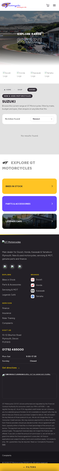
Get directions (11, 368)
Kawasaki (40, 291)
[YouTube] (20, 266)
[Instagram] (12, 266)
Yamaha (39, 296)
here (3, 444)
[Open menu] (54, 5)
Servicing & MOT (10, 289)
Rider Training (8, 318)
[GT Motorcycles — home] (14, 5)
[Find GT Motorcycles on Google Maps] (29, 386)
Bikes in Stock (8, 279)
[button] (8, 74)
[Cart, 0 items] (48, 5)
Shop (20, 90)
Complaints (7, 323)
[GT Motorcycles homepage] (15, 244)
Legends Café (9, 295)
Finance (5, 308)
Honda (39, 285)
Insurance (6, 313)
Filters (31, 467)
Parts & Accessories (11, 284)
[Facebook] (5, 266)
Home (8, 90)
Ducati (39, 279)
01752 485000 (13, 349)
